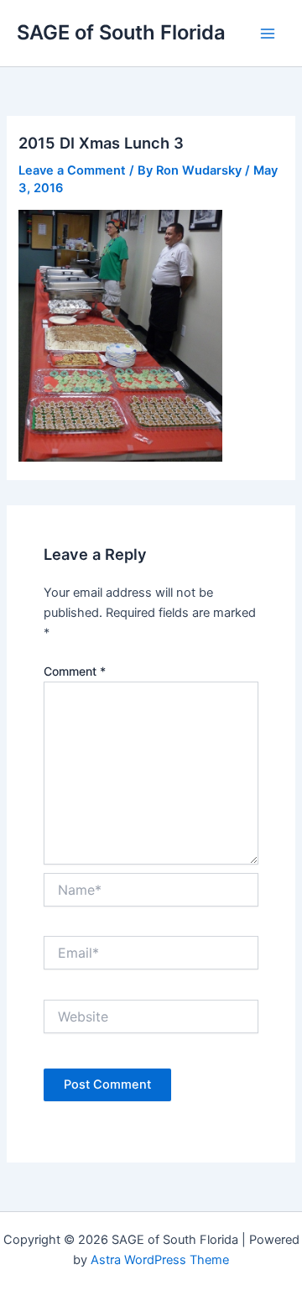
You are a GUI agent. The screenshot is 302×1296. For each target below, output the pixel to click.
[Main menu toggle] (267, 33)
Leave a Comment (72, 170)
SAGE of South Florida (121, 32)
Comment (75, 671)
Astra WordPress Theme (160, 1259)
